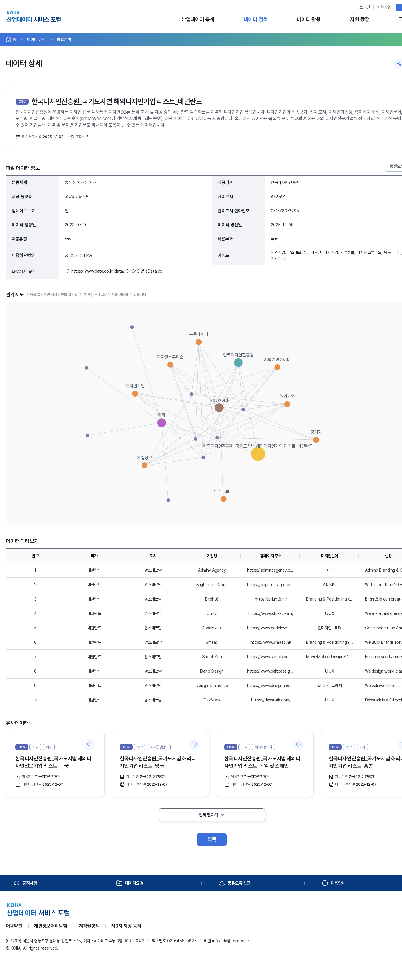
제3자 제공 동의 (126, 926)
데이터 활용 (309, 19)
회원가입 (384, 7)
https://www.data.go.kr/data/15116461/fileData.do (116, 271)
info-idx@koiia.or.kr (230, 940)
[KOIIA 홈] (34, 18)
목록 (212, 840)
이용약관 (14, 926)
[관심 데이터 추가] (89, 744)
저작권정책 (89, 926)
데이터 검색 (256, 19)
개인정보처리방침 (50, 926)
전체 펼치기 (208, 814)
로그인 (364, 7)
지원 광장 (359, 19)
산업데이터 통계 (197, 19)
